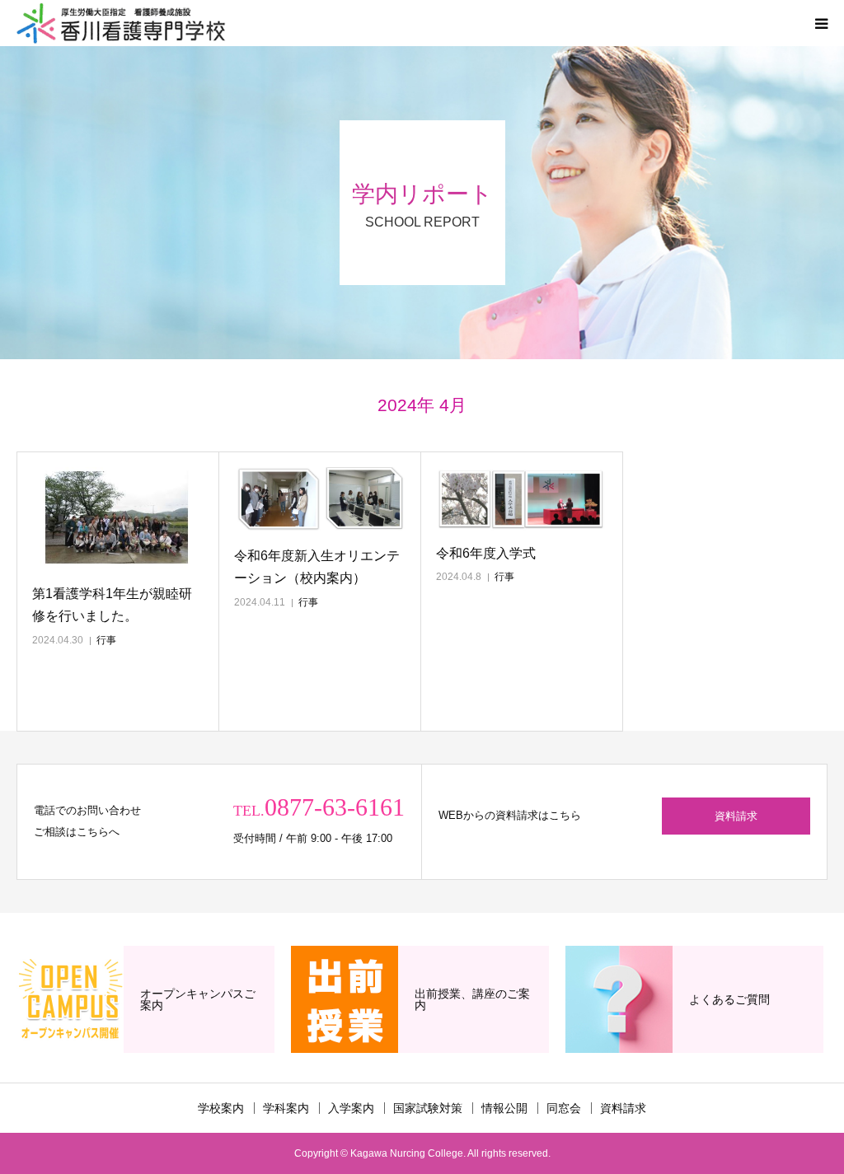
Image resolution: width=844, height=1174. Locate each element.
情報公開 (504, 1108)
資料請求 (736, 816)
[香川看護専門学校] (121, 23)
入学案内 (351, 1108)
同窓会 (563, 1108)
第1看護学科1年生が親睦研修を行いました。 (112, 605)
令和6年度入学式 (486, 553)
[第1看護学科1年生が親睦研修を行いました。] (118, 520)
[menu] (821, 23)
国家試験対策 (427, 1108)
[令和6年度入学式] (521, 499)
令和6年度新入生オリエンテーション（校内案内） (317, 567)
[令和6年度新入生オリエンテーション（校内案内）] (320, 501)
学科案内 (286, 1108)
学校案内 (221, 1108)
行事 (106, 640)
